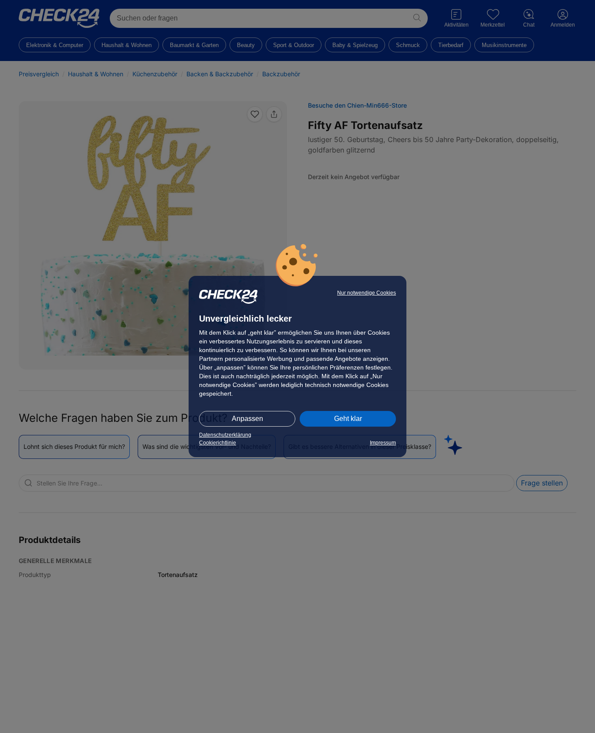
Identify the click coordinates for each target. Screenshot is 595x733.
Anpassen (247, 418)
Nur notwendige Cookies (366, 293)
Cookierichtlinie (217, 443)
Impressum (383, 443)
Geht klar (348, 418)
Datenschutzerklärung (225, 435)
